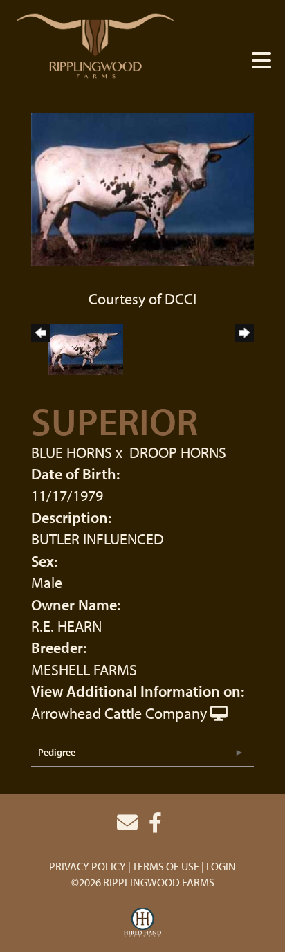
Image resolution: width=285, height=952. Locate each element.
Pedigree (56, 752)
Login (221, 866)
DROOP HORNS (177, 452)
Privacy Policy (87, 866)
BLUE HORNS (71, 452)
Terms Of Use (165, 866)
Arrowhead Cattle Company (119, 713)
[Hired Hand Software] (143, 923)
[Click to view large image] (142, 188)
